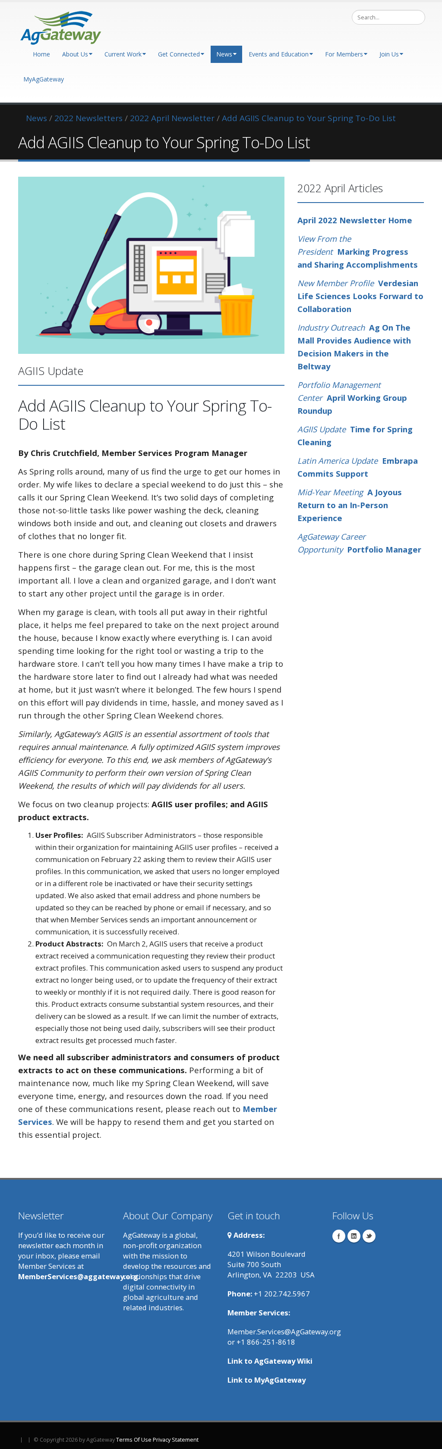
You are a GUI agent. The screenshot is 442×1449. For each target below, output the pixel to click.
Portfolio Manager (384, 549)
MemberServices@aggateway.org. (79, 1276)
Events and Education (279, 54)
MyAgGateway (43, 79)
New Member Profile (335, 283)
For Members (344, 54)
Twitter (369, 1236)
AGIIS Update (322, 429)
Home (41, 54)
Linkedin (353, 1236)
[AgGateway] (61, 25)
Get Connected (179, 54)
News (224, 54)
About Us (75, 54)
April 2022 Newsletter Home (354, 220)
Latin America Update (337, 460)
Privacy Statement (176, 1439)
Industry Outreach (331, 327)
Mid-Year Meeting (332, 492)
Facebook (338, 1236)
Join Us (389, 54)
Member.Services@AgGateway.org (284, 1332)
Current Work (123, 54)
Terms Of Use (134, 1439)
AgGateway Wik (282, 1361)
